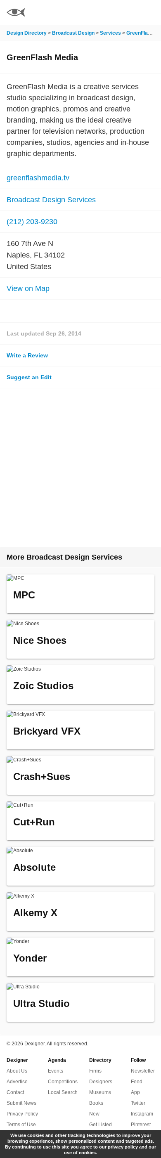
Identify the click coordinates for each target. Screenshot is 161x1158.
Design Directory (27, 33)
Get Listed (100, 1124)
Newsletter (143, 1071)
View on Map (28, 288)
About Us (17, 1071)
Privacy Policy (22, 1114)
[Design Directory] (16, 13)
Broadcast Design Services (51, 200)
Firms (95, 1071)
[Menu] (150, 12)
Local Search (63, 1092)
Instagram (142, 1114)
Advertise (17, 1082)
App (135, 1092)
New (94, 1114)
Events (55, 1071)
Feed (136, 1082)
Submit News (21, 1103)
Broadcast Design (73, 33)
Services (110, 33)
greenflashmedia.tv (38, 178)
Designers (100, 1082)
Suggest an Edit (29, 377)
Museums (100, 1092)
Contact (15, 1092)
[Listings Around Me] (127, 12)
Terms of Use (21, 1124)
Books (96, 1103)
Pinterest (141, 1124)
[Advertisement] (80, 467)
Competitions (63, 1082)
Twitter (138, 1103)
